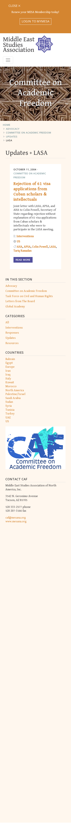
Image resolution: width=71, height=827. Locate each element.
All (7, 322)
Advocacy (12, 128)
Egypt (9, 363)
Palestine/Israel (15, 394)
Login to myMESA (36, 21)
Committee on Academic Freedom (28, 132)
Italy (8, 378)
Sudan (9, 402)
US (7, 421)
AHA (19, 247)
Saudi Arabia (13, 398)
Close (13, 6)
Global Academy (15, 306)
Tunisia (9, 410)
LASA (9, 140)
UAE (8, 417)
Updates (11, 136)
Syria (8, 406)
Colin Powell (40, 247)
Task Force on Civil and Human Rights (29, 296)
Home (6, 124)
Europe (10, 367)
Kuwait (9, 382)
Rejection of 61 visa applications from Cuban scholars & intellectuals (32, 191)
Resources (12, 343)
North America (14, 390)
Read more (23, 259)
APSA (27, 247)
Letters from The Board (20, 301)
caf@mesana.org (15, 517)
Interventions (14, 327)
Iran (8, 371)
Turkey (10, 413)
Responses (12, 332)
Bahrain (10, 359)
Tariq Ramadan (22, 250)
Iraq (7, 374)
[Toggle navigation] (8, 60)
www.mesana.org (16, 521)
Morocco (11, 386)
